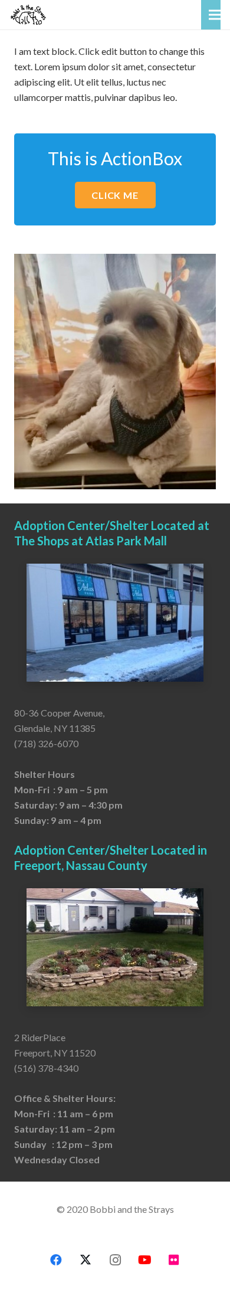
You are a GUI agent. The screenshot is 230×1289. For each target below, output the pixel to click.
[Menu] (214, 15)
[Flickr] (174, 1260)
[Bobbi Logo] (28, 15)
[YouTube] (144, 1260)
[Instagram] (115, 1260)
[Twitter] (85, 1260)
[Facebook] (56, 1260)
